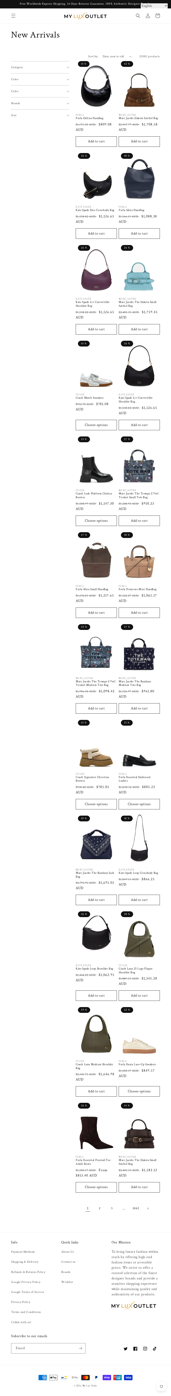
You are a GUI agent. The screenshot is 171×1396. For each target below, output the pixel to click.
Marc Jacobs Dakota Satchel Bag (138, 118)
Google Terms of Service (27, 1292)
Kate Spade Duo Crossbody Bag (95, 210)
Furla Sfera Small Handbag (92, 589)
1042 (136, 1208)
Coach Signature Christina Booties (92, 779)
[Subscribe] (80, 1348)
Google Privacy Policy (26, 1282)
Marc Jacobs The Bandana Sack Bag (95, 875)
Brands (66, 1272)
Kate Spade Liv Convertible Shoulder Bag (93, 304)
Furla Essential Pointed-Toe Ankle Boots (93, 1162)
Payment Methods (23, 1252)
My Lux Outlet (89, 1385)
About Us (67, 1252)
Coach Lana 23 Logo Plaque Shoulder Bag (136, 970)
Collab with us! (21, 1322)
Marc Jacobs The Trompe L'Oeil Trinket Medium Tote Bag (95, 683)
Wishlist (67, 1282)
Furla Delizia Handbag (90, 118)
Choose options (96, 425)
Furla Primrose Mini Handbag (138, 589)
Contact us (68, 1262)
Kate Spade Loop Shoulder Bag (94, 969)
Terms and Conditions (26, 1312)
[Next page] (148, 1208)
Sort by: (93, 56)
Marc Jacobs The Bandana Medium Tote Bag (135, 683)
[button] (13, 16)
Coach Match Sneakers (90, 398)
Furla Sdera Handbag (131, 210)
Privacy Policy (20, 1302)
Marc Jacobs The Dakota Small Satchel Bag (138, 304)
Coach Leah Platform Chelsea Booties (94, 495)
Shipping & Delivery (24, 1262)
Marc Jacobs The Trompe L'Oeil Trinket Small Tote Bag (138, 495)
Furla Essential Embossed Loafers (134, 779)
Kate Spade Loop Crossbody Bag (138, 873)
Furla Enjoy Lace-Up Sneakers (137, 1064)
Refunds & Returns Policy (28, 1272)
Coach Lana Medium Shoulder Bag (94, 1066)
